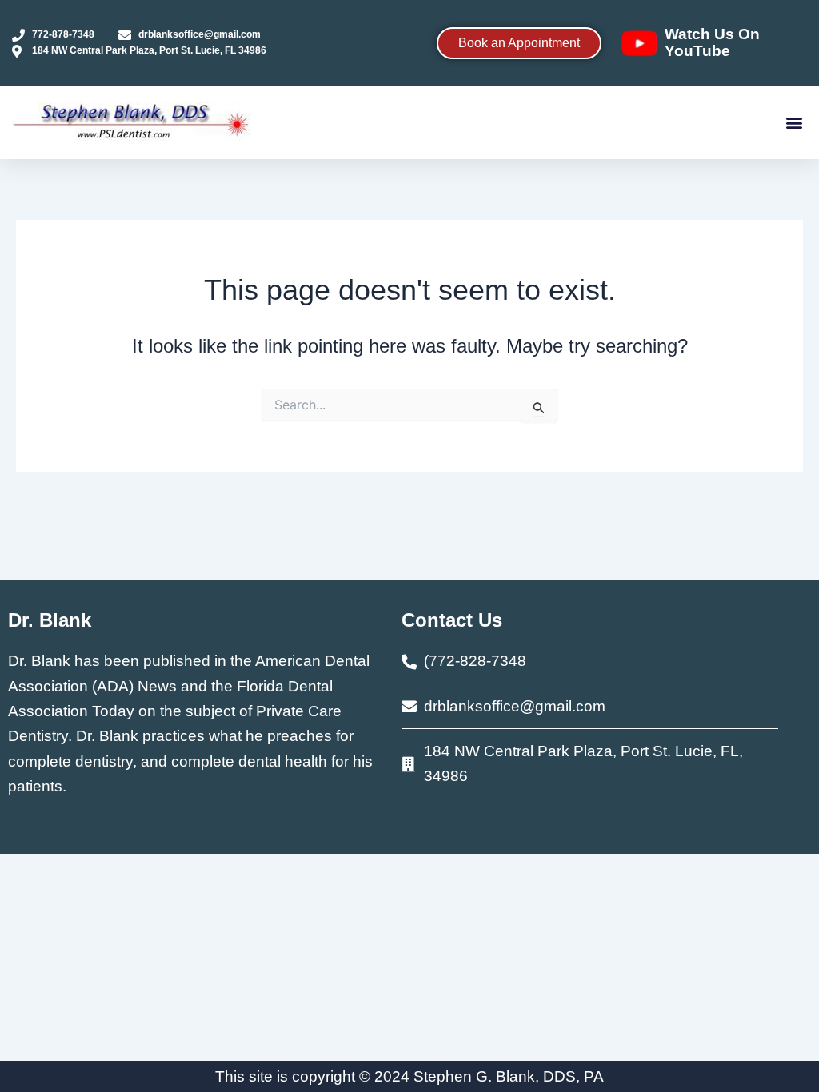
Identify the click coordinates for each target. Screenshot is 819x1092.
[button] (794, 123)
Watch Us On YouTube (712, 42)
